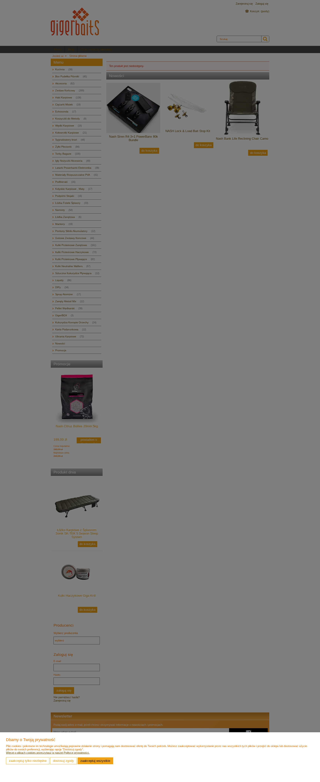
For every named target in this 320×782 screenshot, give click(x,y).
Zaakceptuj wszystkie (95, 761)
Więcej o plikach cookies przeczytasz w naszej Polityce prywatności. (47, 752)
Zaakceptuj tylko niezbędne (27, 761)
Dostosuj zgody (63, 761)
